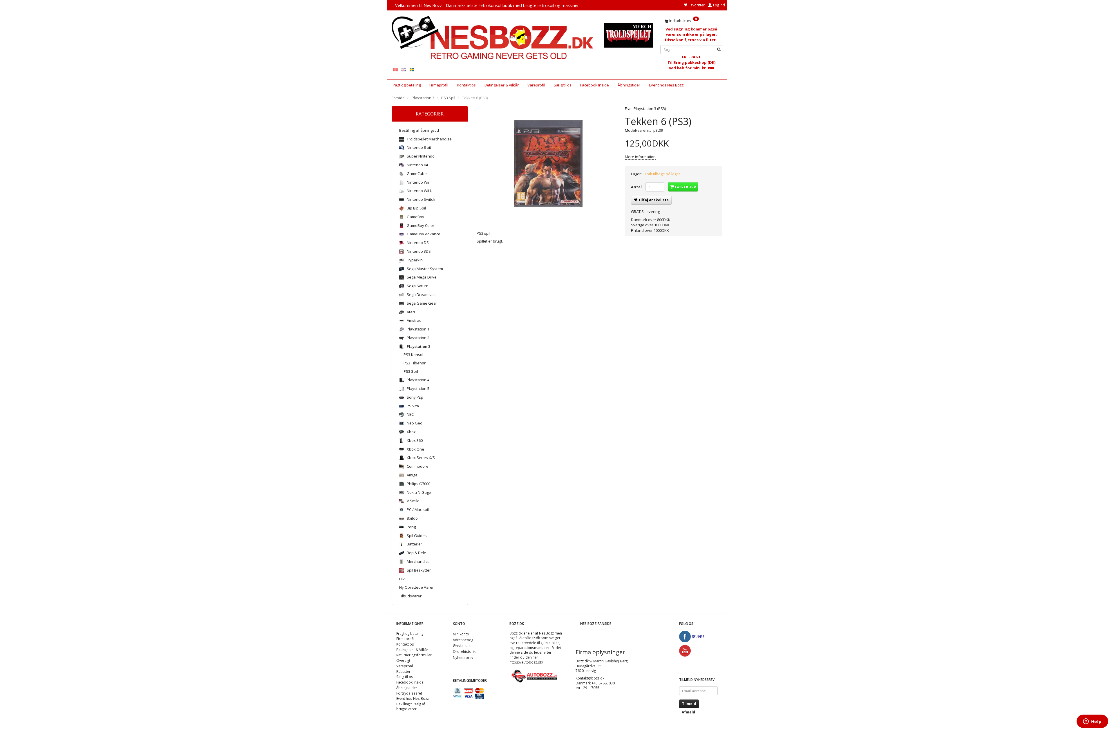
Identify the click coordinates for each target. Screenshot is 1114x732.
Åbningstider (629, 85)
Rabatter (403, 671)
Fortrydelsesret (409, 693)
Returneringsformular (414, 655)
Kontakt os (466, 85)
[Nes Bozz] (493, 38)
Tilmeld (689, 703)
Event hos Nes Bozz (666, 85)
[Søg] (719, 50)
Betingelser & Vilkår (501, 85)
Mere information (640, 156)
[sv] (412, 69)
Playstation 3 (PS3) (650, 108)
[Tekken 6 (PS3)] (546, 164)
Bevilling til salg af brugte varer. (410, 706)
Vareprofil (536, 85)
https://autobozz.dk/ (526, 662)
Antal (637, 186)
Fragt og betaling (406, 85)
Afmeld (688, 712)
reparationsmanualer (532, 647)
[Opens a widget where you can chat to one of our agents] (1092, 722)
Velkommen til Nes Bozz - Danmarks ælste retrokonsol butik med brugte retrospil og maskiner (487, 5)
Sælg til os (563, 85)
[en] (404, 69)
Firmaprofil (438, 85)
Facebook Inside (594, 85)
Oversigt (403, 660)
